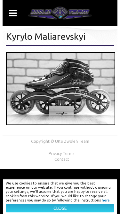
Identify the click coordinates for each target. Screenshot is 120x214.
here (106, 200)
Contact (61, 159)
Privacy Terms (62, 153)
